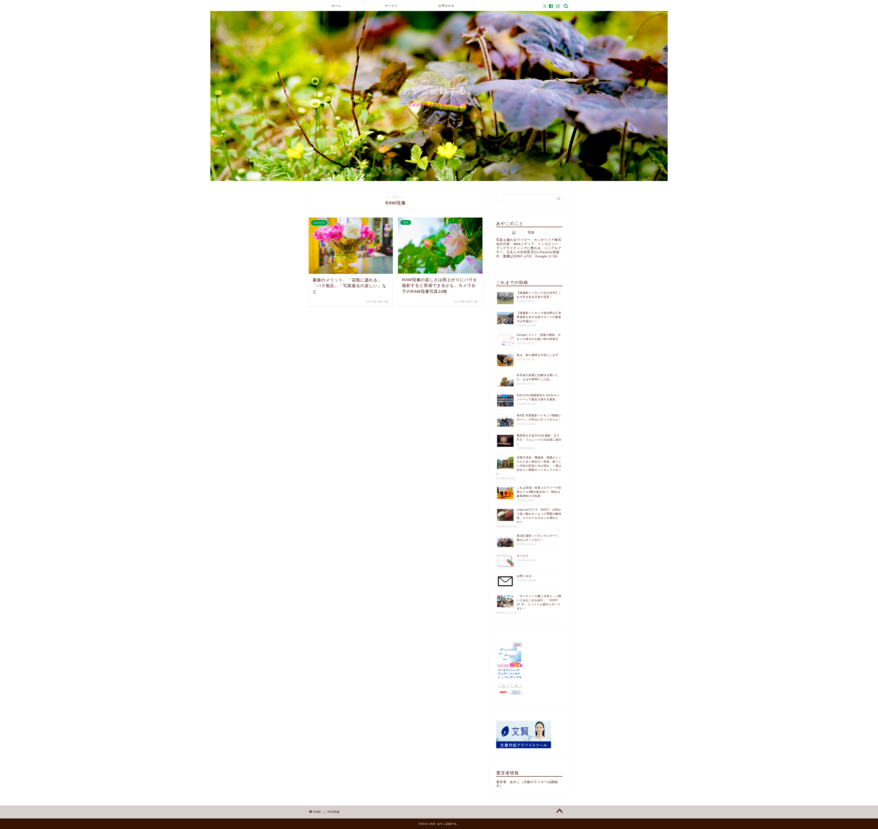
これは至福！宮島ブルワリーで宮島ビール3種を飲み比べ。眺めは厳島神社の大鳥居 (539, 492)
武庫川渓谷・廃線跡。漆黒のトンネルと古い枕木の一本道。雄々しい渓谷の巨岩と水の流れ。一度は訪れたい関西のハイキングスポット (528, 466)
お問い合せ (524, 576)
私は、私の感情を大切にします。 (539, 355)
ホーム (336, 5)
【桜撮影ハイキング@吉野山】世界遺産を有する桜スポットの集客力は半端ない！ (539, 317)
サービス (391, 5)
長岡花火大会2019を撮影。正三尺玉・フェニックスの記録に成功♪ (539, 439)
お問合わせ (447, 5)
